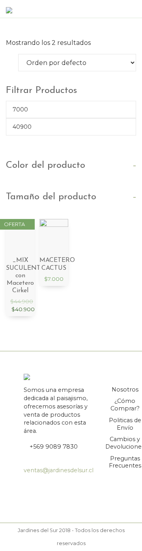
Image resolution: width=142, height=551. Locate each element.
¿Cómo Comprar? (125, 404)
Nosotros (125, 389)
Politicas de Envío (125, 424)
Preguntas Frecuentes (125, 462)
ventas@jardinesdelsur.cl (58, 470)
